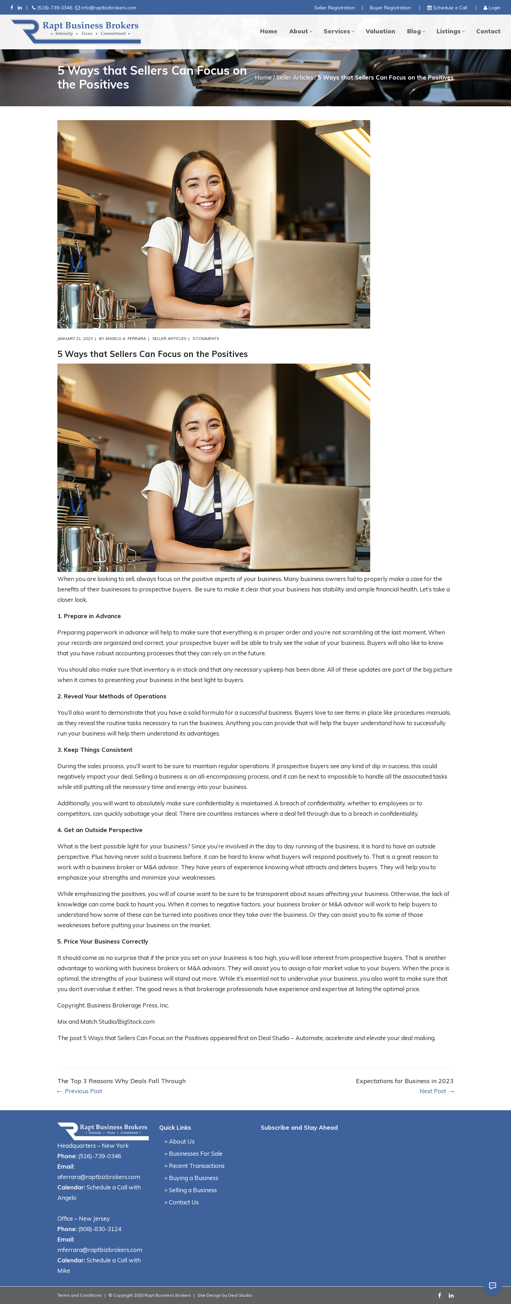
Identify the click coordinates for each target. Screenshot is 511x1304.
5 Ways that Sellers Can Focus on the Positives (146, 1037)
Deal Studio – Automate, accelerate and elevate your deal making (346, 1037)
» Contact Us (182, 1202)
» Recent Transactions (195, 1165)
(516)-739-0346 (54, 7)
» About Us (180, 1141)
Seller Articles (294, 77)
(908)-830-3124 (99, 1228)
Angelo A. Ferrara (125, 338)
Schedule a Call (450, 7)
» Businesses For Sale (193, 1153)
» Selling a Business (191, 1190)
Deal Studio (240, 1295)
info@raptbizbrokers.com (108, 7)
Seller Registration (334, 7)
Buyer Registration (390, 7)
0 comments (206, 338)
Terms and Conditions (79, 1295)
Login (495, 7)
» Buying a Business (191, 1177)
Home (263, 77)
